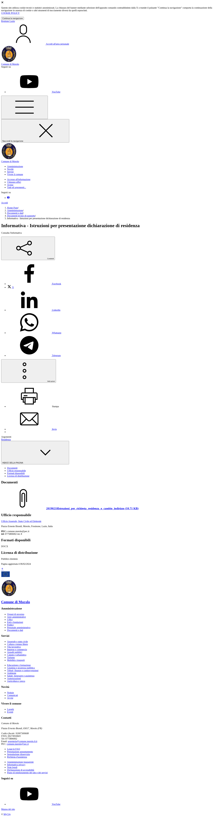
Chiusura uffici (14, 182)
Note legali (12, 767)
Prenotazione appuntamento (20, 751)
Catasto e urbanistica (16, 655)
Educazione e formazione (19, 665)
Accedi (4, 202)
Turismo (11, 657)
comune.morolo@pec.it (18, 744)
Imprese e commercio (17, 649)
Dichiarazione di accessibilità (20, 770)
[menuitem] (34, 284)
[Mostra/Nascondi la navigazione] (24, 107)
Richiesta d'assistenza (17, 757)
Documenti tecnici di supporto (21, 215)
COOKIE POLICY (10, 13)
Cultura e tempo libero (17, 644)
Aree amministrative (16, 617)
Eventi (10, 712)
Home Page (12, 207)
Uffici (10, 619)
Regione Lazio (8, 21)
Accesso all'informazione (18, 179)
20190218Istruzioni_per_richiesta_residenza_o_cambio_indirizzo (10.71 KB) (92, 508)
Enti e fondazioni (15, 622)
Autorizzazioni (14, 678)
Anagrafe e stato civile (17, 641)
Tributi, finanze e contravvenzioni (22, 670)
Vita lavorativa (14, 647)
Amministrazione (15, 210)
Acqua (10, 184)
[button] (15, 166)
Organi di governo (15, 614)
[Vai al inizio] (2, 569)
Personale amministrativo (18, 627)
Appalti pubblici (14, 652)
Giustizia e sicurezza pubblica (21, 668)
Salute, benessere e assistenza (20, 676)
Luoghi (10, 709)
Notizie (10, 692)
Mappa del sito (8, 809)
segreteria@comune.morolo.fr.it (22, 741)
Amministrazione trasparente (20, 762)
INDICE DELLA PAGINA (13, 463)
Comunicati (12, 695)
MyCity (7, 814)
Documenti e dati (15, 213)
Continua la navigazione (12, 18)
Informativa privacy (16, 764)
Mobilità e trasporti (16, 660)
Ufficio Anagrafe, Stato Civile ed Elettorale (21, 521)
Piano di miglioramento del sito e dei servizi (27, 772)
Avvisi (10, 698)
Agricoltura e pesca (16, 681)
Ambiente (11, 673)
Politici (10, 625)
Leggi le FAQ (13, 749)
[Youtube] (8, 197)
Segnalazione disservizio (18, 754)
